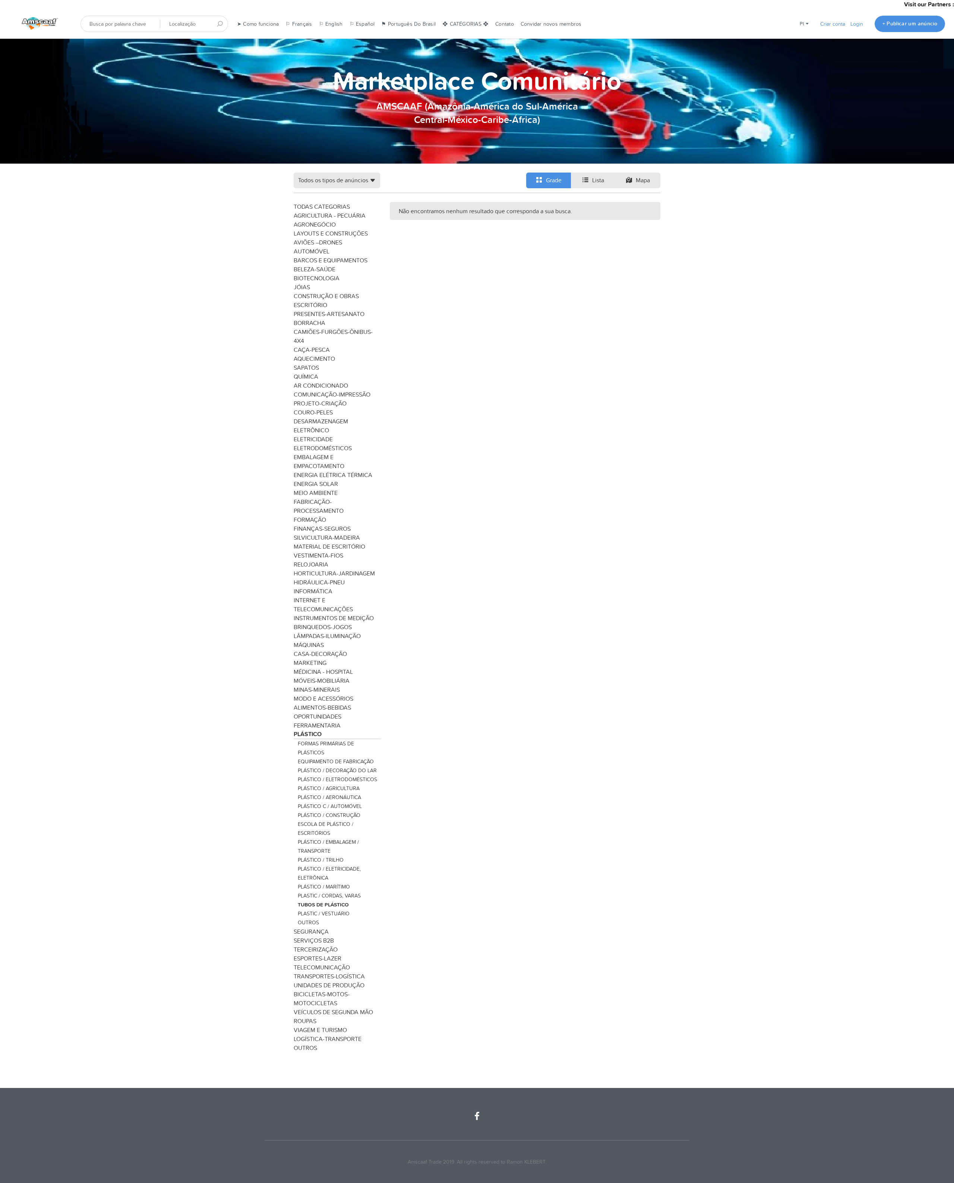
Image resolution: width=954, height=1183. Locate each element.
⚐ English (331, 24)
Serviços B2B (314, 940)
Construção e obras (326, 296)
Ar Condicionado (321, 385)
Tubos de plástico (323, 904)
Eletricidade (313, 439)
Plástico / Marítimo (324, 886)
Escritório (310, 305)
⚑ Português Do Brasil (408, 24)
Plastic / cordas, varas (329, 895)
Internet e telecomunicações (323, 604)
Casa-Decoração (320, 654)
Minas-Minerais (317, 689)
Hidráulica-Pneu (319, 582)
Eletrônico (311, 430)
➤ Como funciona (258, 24)
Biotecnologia (316, 278)
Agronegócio (315, 224)
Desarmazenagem (321, 421)
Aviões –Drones (318, 242)
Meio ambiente (316, 493)
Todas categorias (322, 206)
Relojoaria (311, 564)
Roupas (305, 1021)
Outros (308, 922)
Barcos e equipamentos (330, 260)
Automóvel (311, 251)
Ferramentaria (317, 725)
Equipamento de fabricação (336, 761)
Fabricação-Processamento (319, 506)
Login (856, 24)
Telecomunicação (322, 967)
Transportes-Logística (329, 976)
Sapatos (306, 367)
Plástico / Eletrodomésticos (337, 779)
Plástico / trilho (321, 860)
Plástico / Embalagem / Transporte (328, 846)
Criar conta (832, 24)
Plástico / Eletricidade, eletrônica (329, 873)
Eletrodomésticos (323, 448)
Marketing (310, 663)
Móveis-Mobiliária (322, 680)
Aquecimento (314, 358)
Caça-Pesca (312, 350)
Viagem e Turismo (320, 1030)
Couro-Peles (313, 412)
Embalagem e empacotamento (319, 461)
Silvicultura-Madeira (327, 537)
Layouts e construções (331, 233)
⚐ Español (362, 24)
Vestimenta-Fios (318, 555)
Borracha (309, 323)
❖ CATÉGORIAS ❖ (465, 24)
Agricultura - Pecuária (330, 215)
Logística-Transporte (327, 1039)
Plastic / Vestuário (324, 913)
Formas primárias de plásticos (326, 748)
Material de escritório (329, 546)
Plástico (308, 734)
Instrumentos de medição (334, 618)
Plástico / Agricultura (329, 788)
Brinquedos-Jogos (323, 627)
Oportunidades (317, 716)
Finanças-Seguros (322, 528)
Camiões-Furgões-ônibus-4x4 (333, 336)
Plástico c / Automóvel (330, 806)
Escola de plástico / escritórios (325, 828)
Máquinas (309, 645)
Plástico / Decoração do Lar (337, 770)
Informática (313, 591)
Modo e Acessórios (323, 698)
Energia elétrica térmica (333, 475)
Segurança (311, 931)
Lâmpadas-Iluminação (327, 636)
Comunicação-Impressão (332, 394)
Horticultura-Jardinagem (334, 573)
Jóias (302, 287)
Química (306, 376)
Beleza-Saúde (314, 269)
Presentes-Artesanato (329, 314)
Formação (310, 519)
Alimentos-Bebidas (322, 707)
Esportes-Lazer (317, 958)
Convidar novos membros (551, 24)
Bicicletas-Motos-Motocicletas (322, 998)
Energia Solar (316, 484)
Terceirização (316, 949)
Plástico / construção (329, 815)
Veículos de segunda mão (333, 1012)
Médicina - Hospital (323, 672)
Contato (504, 24)
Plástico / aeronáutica (329, 797)
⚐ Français (298, 24)
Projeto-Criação (320, 403)
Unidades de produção (329, 985)
